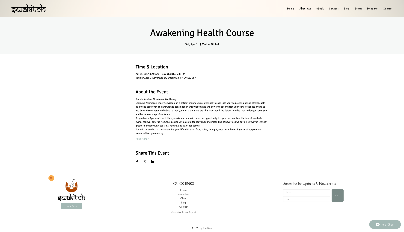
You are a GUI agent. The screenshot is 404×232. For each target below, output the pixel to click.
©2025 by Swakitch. (202, 228)
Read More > (142, 138)
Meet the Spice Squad (183, 212)
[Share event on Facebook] (137, 161)
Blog (183, 202)
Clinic (183, 198)
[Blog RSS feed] (51, 178)
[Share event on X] (144, 161)
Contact (183, 206)
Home (183, 190)
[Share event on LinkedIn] (152, 161)
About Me (183, 194)
